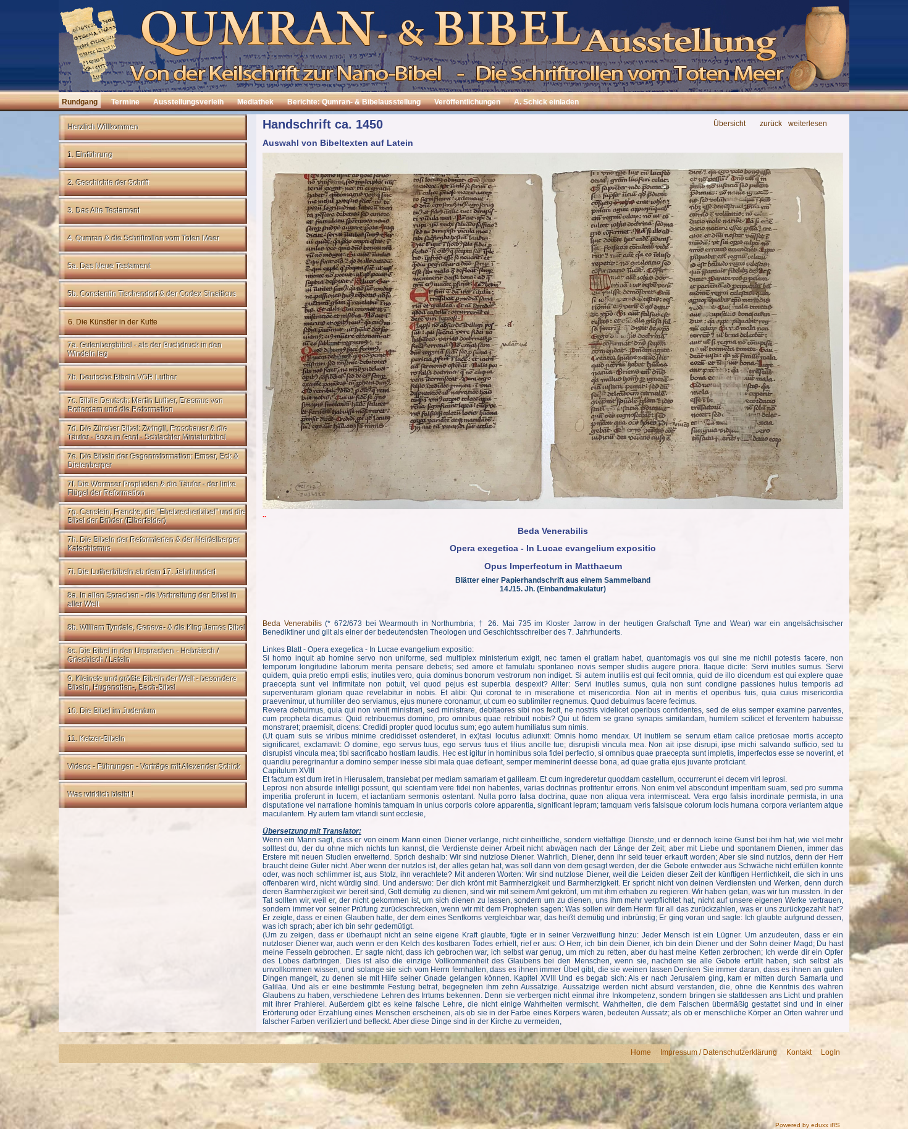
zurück (771, 124)
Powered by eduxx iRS (807, 1125)
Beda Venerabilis (292, 623)
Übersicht (729, 124)
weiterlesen (807, 124)
